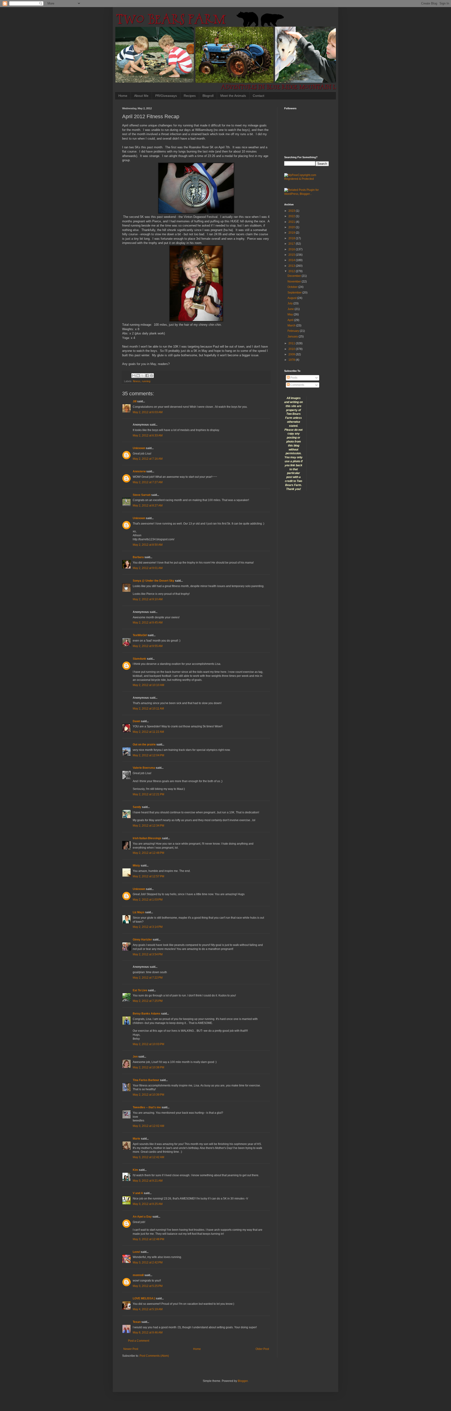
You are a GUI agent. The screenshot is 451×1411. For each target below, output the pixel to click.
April (291, 320)
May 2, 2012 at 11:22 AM (148, 731)
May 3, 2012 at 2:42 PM (148, 1262)
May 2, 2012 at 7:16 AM (148, 458)
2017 (292, 243)
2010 (292, 349)
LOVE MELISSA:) (144, 1298)
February (294, 331)
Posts (293, 377)
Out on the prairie (144, 744)
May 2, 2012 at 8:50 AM (148, 544)
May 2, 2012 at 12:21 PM (148, 794)
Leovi (136, 1252)
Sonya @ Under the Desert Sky (153, 580)
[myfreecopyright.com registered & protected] (306, 178)
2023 (292, 210)
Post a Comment (138, 1340)
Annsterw (139, 471)
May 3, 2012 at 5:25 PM (148, 1286)
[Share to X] (142, 375)
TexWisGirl (140, 635)
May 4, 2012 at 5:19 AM (148, 1309)
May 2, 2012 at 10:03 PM (148, 1044)
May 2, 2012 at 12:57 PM (148, 876)
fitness (136, 381)
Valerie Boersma (144, 767)
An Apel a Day (142, 1216)
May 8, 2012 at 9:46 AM (148, 1332)
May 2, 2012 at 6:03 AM (148, 412)
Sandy (137, 807)
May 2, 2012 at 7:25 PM (148, 1001)
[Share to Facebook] (147, 375)
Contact (258, 96)
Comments (297, 385)
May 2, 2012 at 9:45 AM (148, 622)
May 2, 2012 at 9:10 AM (148, 599)
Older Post (262, 1349)
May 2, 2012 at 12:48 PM (148, 852)
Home (122, 96)
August (292, 298)
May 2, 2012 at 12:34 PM (148, 825)
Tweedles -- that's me (147, 1107)
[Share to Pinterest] (151, 375)
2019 (292, 232)
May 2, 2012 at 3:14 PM (148, 927)
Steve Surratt (142, 495)
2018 (292, 238)
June (291, 309)
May (291, 314)
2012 (292, 271)
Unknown (139, 448)
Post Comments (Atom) (154, 1355)
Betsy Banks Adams (146, 1013)
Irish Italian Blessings (147, 838)
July (290, 303)
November (295, 281)
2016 (292, 249)
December (295, 276)
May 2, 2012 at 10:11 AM (148, 708)
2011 (292, 343)
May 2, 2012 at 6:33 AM (148, 435)
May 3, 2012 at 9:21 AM (148, 1180)
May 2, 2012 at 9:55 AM (148, 646)
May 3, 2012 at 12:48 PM (148, 1239)
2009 (292, 354)
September (295, 292)
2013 (292, 265)
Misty (136, 865)
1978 (292, 359)
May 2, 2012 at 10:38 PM (148, 1067)
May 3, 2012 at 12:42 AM (148, 1157)
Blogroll (208, 96)
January (293, 336)
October (293, 287)
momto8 (138, 1275)
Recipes (190, 96)
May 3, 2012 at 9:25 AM (148, 1204)
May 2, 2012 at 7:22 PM (148, 977)
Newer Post (130, 1349)
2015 (292, 254)
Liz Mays (138, 912)
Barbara (138, 557)
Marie (137, 1138)
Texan (137, 1322)
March (292, 325)
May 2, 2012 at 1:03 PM (148, 899)
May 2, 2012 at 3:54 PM (148, 954)
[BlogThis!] (138, 375)
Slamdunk (139, 658)
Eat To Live (140, 990)
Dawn (136, 721)
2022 (292, 216)
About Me (141, 96)
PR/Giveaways (166, 96)
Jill (134, 401)
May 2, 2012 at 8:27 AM (148, 505)
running (146, 381)
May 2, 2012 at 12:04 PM (148, 755)
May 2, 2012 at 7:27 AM (148, 482)
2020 (292, 227)
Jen (135, 1056)
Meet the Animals (233, 96)
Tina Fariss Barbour (146, 1080)
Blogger (243, 1381)
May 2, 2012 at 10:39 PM (148, 1094)
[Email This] (133, 375)
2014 (292, 260)
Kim (135, 1170)
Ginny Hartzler (142, 939)
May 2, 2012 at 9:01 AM (148, 568)
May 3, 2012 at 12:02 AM (148, 1126)
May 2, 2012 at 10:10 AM (148, 685)
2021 (292, 221)
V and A (138, 1193)
